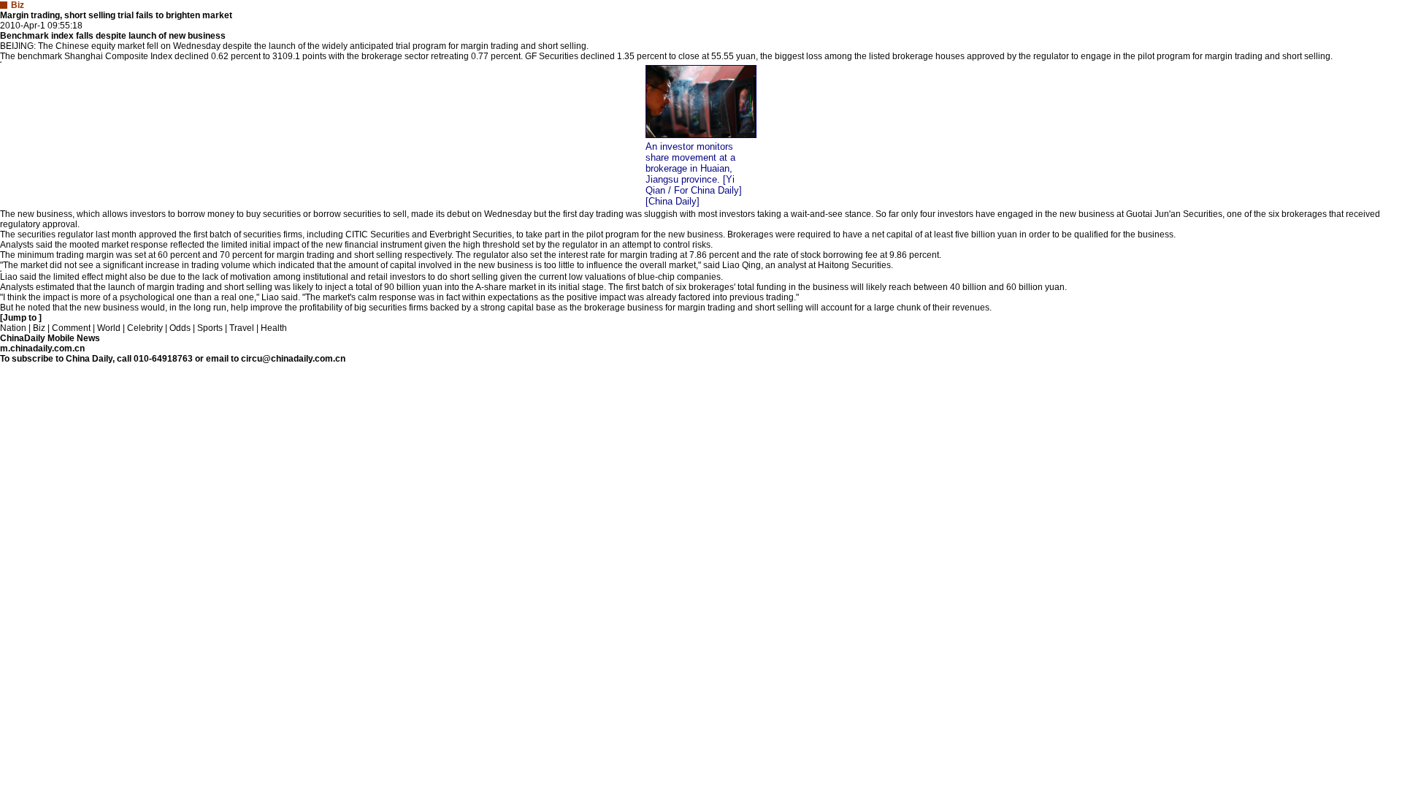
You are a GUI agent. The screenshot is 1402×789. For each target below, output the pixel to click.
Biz (39, 328)
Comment (71, 328)
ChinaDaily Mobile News (50, 338)
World (108, 328)
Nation (13, 328)
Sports (210, 328)
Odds (180, 328)
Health (274, 328)
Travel (241, 328)
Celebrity (145, 328)
